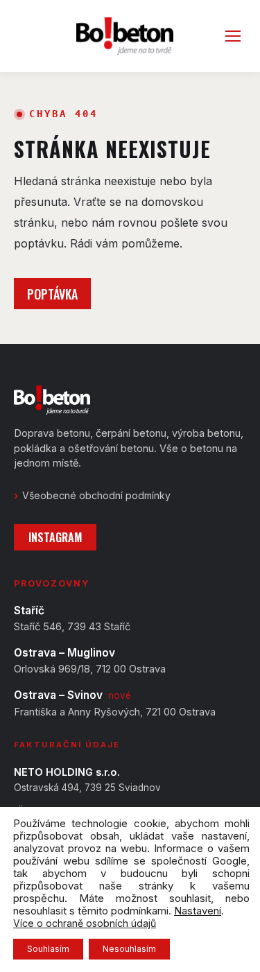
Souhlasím (48, 949)
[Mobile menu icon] (233, 36)
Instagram (55, 537)
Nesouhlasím (129, 949)
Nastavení (197, 911)
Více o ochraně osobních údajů (84, 923)
